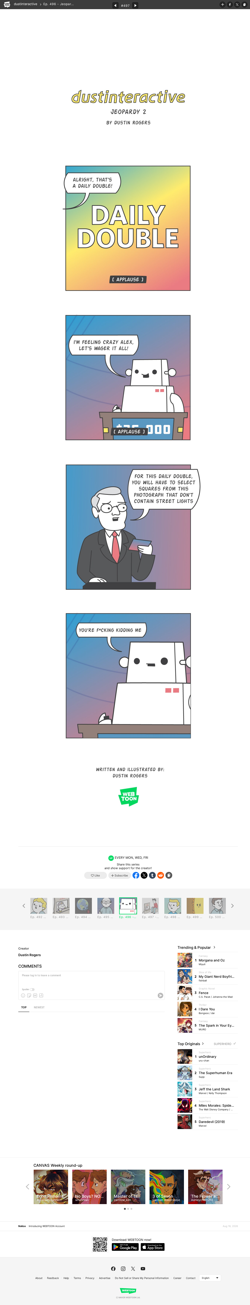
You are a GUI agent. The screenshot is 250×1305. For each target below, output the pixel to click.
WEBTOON (7, 4)
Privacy (89, 1278)
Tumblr (152, 875)
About (38, 1278)
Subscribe (222, 5)
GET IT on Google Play (125, 1247)
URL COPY (244, 5)
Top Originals (189, 1044)
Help (66, 1278)
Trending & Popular (195, 947)
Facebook (230, 5)
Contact (190, 1278)
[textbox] (91, 978)
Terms (77, 1278)
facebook (113, 1269)
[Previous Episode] (115, 5)
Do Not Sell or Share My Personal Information (142, 1278)
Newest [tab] (39, 1007)
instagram (123, 1269)
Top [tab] (24, 1007)
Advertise (104, 1278)
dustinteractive (25, 4)
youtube (143, 1269)
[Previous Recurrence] (24, 906)
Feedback (53, 1278)
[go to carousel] (125, 1209)
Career (177, 1278)
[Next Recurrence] (232, 906)
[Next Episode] (135, 5)
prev (27, 1186)
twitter (133, 1269)
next (228, 1186)
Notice (22, 1226)
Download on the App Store (153, 1247)
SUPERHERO (222, 1044)
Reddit (160, 875)
